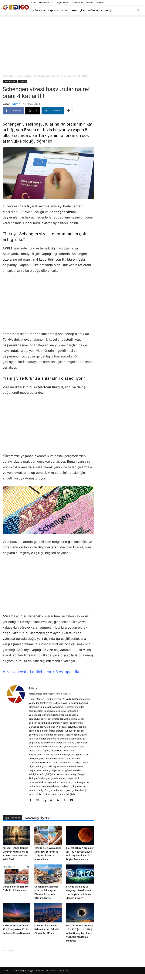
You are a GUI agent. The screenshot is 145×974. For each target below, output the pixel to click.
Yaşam (52, 10)
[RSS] (59, 800)
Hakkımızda (45, 2)
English (100, 2)
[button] (137, 10)
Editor (16, 104)
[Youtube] (73, 800)
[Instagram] (39, 800)
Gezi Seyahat (24, 75)
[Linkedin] (45, 800)
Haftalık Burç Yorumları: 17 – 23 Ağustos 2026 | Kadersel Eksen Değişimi (16, 929)
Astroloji (106, 10)
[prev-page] (5, 948)
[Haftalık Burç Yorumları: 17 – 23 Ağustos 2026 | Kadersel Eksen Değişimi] (16, 912)
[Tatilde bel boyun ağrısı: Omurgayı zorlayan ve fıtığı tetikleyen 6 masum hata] (48, 835)
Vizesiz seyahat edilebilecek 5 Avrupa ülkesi (43, 671)
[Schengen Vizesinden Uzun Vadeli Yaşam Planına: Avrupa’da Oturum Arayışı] (48, 874)
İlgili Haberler (12, 818)
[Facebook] (32, 800)
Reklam (76, 2)
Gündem (37, 10)
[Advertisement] (72, 44)
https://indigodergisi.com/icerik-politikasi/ (50, 693)
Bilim (64, 10)
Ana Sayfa (8, 75)
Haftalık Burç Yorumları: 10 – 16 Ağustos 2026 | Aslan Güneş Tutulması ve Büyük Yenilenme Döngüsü (80, 933)
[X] (66, 800)
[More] (69, 110)
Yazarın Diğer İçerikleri (38, 818)
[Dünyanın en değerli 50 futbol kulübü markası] (16, 874)
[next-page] (11, 948)
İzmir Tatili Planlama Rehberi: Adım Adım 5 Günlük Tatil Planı (46, 929)
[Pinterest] (52, 800)
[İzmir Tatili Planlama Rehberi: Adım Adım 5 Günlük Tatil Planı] (48, 912)
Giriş (33, 2)
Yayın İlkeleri (63, 2)
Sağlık (91, 10)
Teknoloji (76, 10)
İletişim (89, 2)
